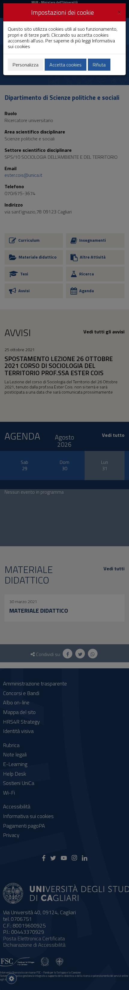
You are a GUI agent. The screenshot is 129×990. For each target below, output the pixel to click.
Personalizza (25, 64)
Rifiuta (99, 64)
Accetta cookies (66, 64)
